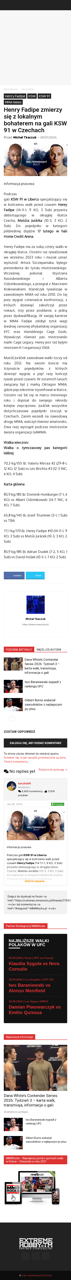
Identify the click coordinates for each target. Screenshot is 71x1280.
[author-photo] (36, 613)
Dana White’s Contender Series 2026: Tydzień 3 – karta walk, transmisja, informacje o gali (30, 1100)
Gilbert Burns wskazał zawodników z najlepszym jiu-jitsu (43, 704)
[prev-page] (6, 718)
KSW (32, 96)
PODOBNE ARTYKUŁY (19, 649)
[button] (6, 5)
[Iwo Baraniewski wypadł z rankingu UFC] (13, 686)
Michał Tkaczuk (25, 137)
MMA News (13, 102)
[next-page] (12, 718)
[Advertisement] (35, 47)
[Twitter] (46, 1256)
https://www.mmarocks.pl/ (35, 624)
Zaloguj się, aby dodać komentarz (35, 743)
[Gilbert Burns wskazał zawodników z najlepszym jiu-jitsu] (13, 704)
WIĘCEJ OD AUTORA (49, 649)
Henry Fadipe (27, 89)
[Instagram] (39, 632)
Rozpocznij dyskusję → (53, 769)
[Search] (65, 5)
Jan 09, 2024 (14, 804)
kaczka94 (24, 783)
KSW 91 (44, 96)
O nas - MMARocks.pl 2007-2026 (36, 1275)
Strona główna (11, 89)
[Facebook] (31, 632)
